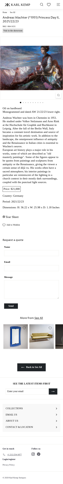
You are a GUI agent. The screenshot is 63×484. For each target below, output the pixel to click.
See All (12, 12)
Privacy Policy (9, 465)
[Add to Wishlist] (24, 328)
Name (7, 247)
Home (5, 12)
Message (8, 277)
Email (7, 262)
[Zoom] (58, 95)
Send (11, 306)
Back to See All (34, 367)
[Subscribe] (53, 391)
